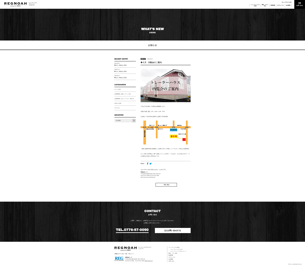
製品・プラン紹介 (173, 253)
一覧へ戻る (166, 184)
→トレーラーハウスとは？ (176, 249)
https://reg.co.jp (149, 260)
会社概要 (288, 5)
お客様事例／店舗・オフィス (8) (122, 94)
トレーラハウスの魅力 (174, 247)
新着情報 (273, 5)
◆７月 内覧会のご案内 (120, 71)
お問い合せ (299, 5)
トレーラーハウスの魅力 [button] (255, 5)
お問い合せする (174, 230)
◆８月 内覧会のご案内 (120, 65)
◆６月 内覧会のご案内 (120, 77)
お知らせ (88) (117, 103)
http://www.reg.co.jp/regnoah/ (148, 177)
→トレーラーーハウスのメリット (177, 251)
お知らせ (143, 59)
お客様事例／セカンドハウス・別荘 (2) (124, 98)
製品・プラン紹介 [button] (265, 5)
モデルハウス (280, 5)
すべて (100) (117, 89)
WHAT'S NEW (152, 30)
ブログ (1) (116, 107)
